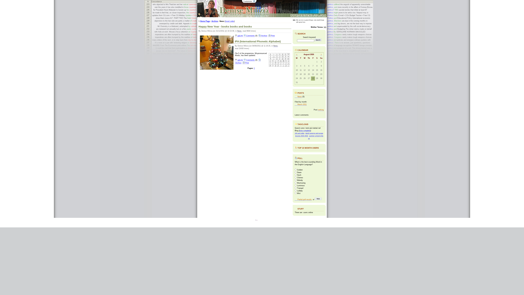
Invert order (229, 21)
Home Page (205, 21)
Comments (250, 36)
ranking (321, 110)
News (239, 31)
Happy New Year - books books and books (225, 26)
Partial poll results (304, 199)
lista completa (304, 131)
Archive (215, 21)
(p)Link (240, 36)
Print (272, 36)
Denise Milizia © (263, 220)
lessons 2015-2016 (301, 136)
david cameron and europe (314, 133)
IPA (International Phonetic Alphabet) (258, 41)
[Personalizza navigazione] (249, 2)
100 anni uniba (299, 133)
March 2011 (302, 104)
